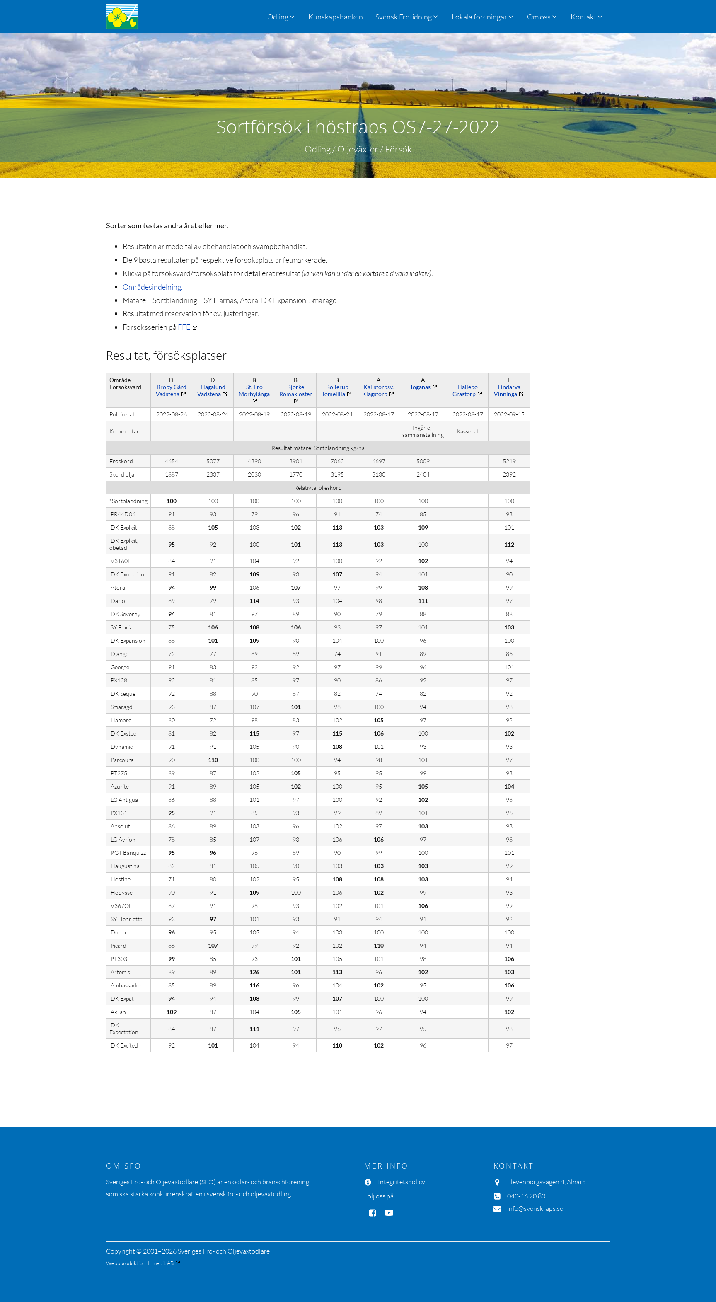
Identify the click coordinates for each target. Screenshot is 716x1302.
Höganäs (419, 386)
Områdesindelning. (153, 286)
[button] (407, 16)
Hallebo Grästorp (465, 390)
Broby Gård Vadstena (171, 390)
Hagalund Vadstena (211, 390)
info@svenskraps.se (535, 1208)
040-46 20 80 (526, 1196)
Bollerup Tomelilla (335, 390)
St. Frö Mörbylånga (254, 390)
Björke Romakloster (295, 390)
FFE (184, 327)
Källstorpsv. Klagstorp (378, 390)
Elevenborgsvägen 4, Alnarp (546, 1182)
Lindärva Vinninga (507, 390)
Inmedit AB (161, 1263)
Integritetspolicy (401, 1182)
